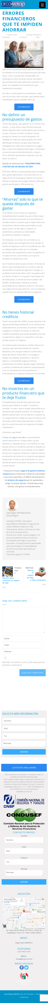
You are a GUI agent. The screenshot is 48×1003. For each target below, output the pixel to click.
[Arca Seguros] (13, 4)
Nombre (24, 836)
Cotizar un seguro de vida (13, 437)
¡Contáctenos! (24, 107)
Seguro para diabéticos (24, 943)
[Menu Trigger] (42, 5)
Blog (37, 37)
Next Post (36, 574)
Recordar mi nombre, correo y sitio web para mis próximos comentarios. (23, 663)
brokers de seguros (17, 480)
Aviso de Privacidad (26, 994)
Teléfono (24, 858)
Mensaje (24, 869)
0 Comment (23, 37)
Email (24, 847)
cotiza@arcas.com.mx (24, 959)
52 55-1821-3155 (24, 951)
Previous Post (11, 575)
